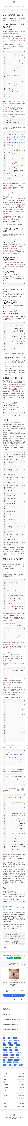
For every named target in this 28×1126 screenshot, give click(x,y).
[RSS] (21, 999)
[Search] (23, 7)
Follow (14, 995)
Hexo (19, 1117)
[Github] (6, 999)
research (6, 947)
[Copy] (24, 51)
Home (5, 6)
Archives (10, 6)
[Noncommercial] (16, 943)
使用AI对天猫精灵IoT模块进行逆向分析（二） (14, 1024)
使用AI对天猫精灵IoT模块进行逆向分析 (12, 1029)
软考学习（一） (6, 1014)
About (19, 6)
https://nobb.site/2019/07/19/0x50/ (12, 936)
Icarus (22, 1117)
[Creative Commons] (12, 943)
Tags (15, 6)
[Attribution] (14, 943)
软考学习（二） (6, 1009)
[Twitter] (14, 999)
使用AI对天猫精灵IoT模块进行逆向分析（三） (14, 1019)
